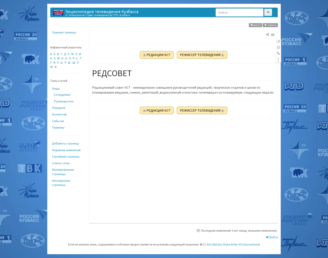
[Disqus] (183, 171)
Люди (56, 88)
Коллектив (59, 114)
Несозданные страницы (61, 183)
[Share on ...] (267, 34)
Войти (273, 237)
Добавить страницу (65, 143)
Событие (58, 121)
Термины (272, 25)
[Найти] (268, 12)
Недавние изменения (66, 150)
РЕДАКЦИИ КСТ (158, 55)
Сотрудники (62, 94)
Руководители (63, 101)
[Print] (272, 34)
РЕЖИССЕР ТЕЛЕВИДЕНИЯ (200, 55)
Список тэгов (61, 163)
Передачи (58, 108)
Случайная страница (65, 156)
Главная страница (64, 32)
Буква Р (257, 25)
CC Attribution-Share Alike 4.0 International (231, 244)
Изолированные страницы (63, 172)
